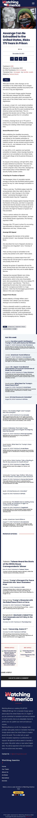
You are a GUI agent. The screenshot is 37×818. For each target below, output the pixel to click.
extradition (11, 326)
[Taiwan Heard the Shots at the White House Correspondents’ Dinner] (18, 547)
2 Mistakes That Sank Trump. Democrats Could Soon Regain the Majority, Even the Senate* (18, 429)
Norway (15, 329)
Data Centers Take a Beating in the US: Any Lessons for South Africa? (18, 461)
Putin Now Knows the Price (28, 655)
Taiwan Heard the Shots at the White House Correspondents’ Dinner (18, 564)
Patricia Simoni (13, 74)
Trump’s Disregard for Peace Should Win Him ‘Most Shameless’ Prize (18, 582)
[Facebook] (12, 59)
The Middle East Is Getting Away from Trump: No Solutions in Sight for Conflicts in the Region (18, 503)
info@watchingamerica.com (18, 754)
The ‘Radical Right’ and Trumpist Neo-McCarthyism (16, 411)
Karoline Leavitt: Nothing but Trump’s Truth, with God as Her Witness (20, 342)
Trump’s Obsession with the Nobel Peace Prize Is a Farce (18, 601)
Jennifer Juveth (28, 72)
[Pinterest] (21, 59)
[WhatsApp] (25, 59)
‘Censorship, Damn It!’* (18, 629)
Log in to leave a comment (18, 678)
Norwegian (17, 72)
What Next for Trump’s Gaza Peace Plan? (18, 384)
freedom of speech (20, 326)
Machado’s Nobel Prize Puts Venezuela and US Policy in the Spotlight (18, 617)
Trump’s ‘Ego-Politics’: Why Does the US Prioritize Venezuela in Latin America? (18, 476)
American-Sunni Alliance (20, 355)
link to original (21, 70)
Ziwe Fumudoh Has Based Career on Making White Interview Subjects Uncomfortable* (9, 662)
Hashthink (29, 817)
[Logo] (16, 3)
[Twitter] (16, 59)
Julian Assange (7, 329)
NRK (12, 66)
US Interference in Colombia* (21, 397)
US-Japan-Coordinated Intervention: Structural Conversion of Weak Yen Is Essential (19, 368)
